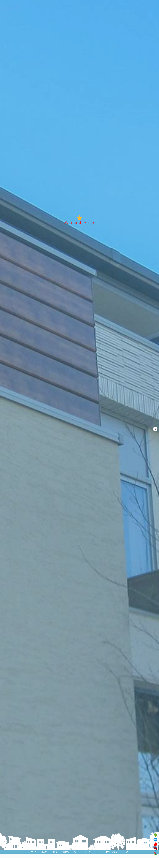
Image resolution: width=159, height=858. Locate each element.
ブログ (125, 852)
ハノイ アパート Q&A (91, 852)
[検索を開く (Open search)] (155, 429)
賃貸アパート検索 (49, 852)
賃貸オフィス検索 (69, 852)
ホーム (34, 852)
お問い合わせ (111, 852)
